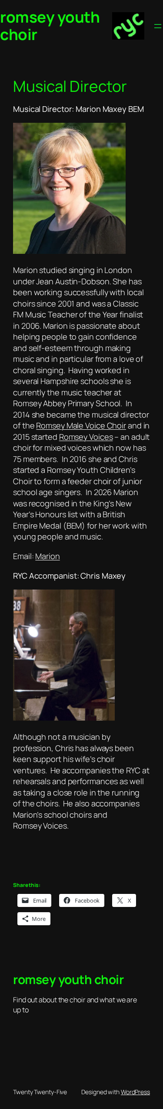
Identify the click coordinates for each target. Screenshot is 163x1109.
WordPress (135, 1092)
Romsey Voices (86, 436)
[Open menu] (158, 26)
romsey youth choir (50, 26)
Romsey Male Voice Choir (81, 425)
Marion (47, 556)
